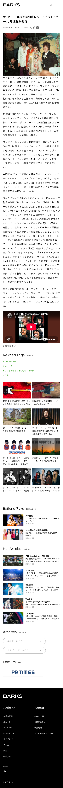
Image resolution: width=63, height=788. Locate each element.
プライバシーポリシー (43, 733)
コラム (6, 745)
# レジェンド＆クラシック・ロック (18, 370)
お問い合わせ (40, 722)
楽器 (5, 750)
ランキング (8, 727)
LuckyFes (7, 756)
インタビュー (9, 733)
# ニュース (8, 366)
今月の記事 (8, 716)
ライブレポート (9, 739)
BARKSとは (39, 716)
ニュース (7, 722)
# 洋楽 (6, 375)
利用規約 (38, 727)
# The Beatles (9, 361)
